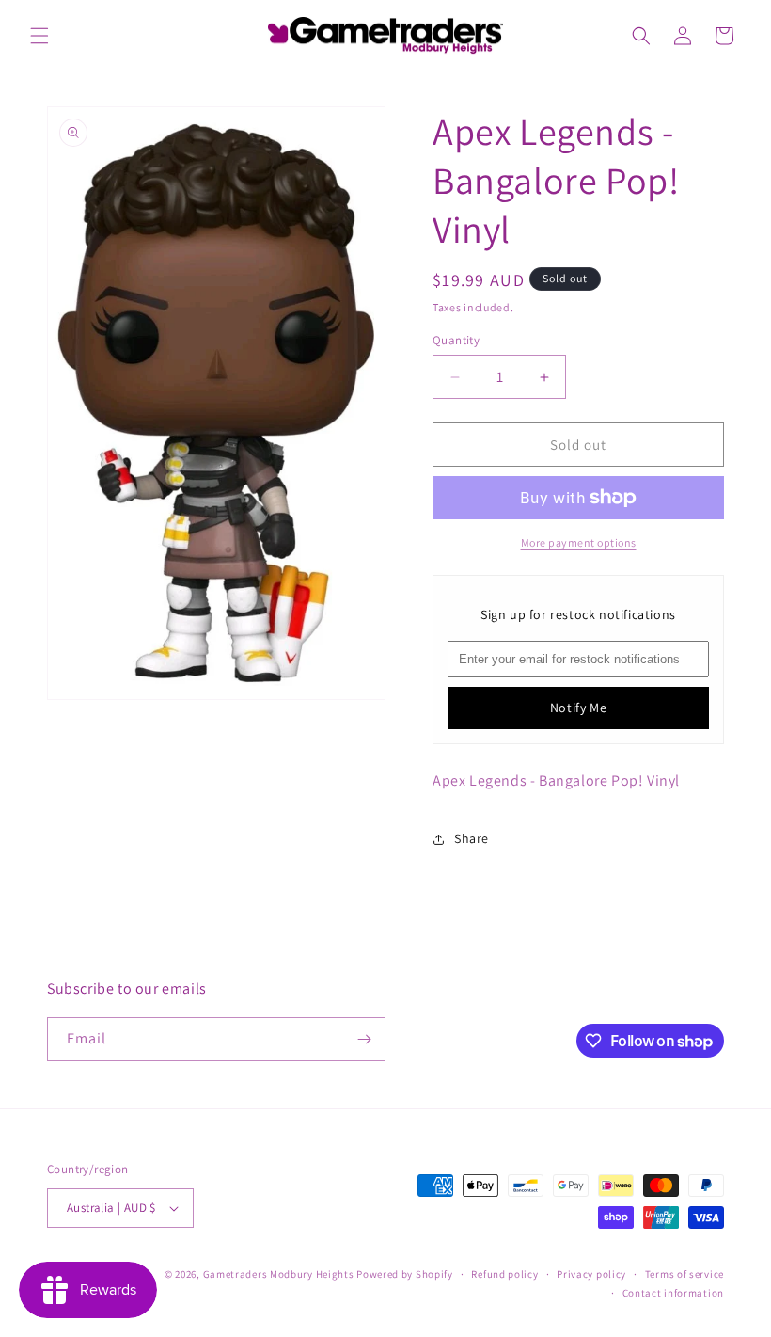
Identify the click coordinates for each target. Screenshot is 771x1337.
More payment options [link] (579, 542)
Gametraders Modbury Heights (278, 1274)
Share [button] (471, 838)
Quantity (456, 340)
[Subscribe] (364, 1039)
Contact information (673, 1292)
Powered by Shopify (404, 1274)
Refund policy (504, 1274)
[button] (39, 35)
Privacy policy (591, 1274)
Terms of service (684, 1274)
